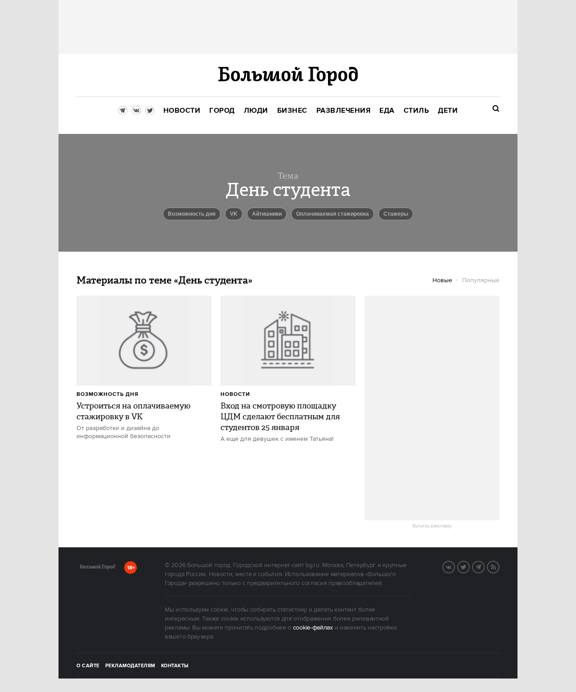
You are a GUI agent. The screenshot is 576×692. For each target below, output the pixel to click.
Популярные (481, 280)
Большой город (97, 568)
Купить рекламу (432, 526)
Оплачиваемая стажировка (332, 214)
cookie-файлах (313, 628)
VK (234, 214)
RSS (499, 566)
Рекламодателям (130, 666)
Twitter (469, 566)
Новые (442, 280)
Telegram (484, 566)
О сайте (87, 666)
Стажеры (395, 214)
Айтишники (267, 214)
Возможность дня (192, 214)
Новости (235, 394)
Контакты (175, 666)
